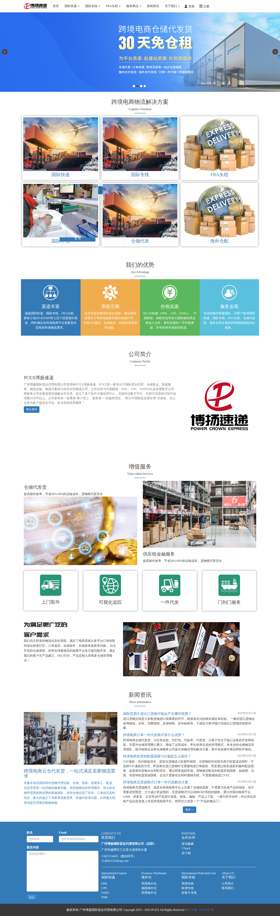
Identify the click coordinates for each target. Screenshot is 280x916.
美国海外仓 (149, 883)
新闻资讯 (153, 6)
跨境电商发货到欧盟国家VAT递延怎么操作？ (157, 756)
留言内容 (33, 847)
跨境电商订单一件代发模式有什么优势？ (154, 735)
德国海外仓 (149, 888)
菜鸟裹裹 (188, 843)
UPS (104, 888)
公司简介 (228, 883)
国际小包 (60, 241)
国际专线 (91, 6)
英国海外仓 (149, 892)
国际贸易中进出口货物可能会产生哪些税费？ (157, 714)
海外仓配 (219, 241)
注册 (206, 6)
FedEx (105, 892)
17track (186, 848)
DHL (104, 883)
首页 (56, 6)
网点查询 (31, 409)
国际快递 (71, 6)
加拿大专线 (189, 892)
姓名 (30, 832)
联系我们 (228, 888)
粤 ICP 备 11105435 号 (199, 909)
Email (62, 832)
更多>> (189, 809)
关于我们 (171, 6)
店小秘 (186, 853)
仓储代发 (140, 241)
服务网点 (132, 6)
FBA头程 (112, 6)
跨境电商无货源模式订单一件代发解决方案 (155, 782)
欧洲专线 (188, 888)
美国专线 (188, 883)
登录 (191, 6)
